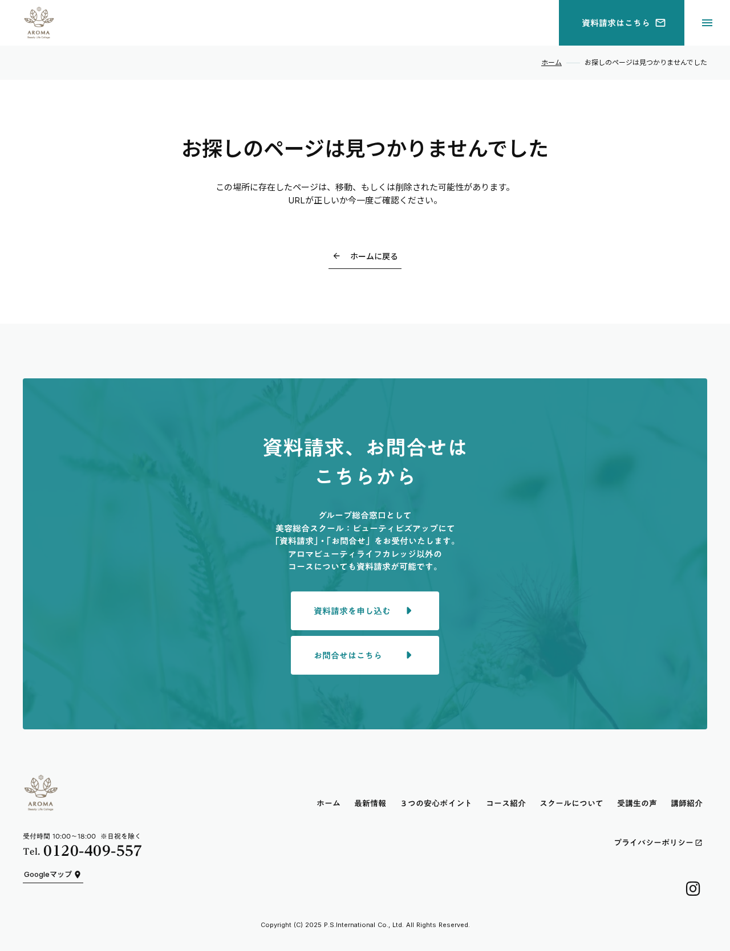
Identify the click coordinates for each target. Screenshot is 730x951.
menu (707, 23)
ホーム (551, 62)
